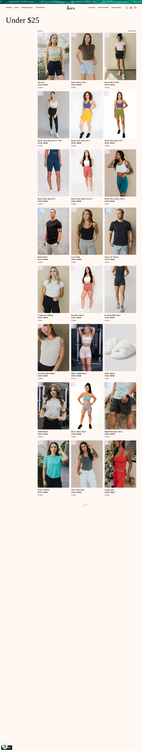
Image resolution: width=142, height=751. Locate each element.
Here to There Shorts (78, 432)
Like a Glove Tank (77, 490)
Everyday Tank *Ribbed (46, 373)
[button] (8, 7)
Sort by (40, 31)
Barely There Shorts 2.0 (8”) (115, 199)
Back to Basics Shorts (79, 82)
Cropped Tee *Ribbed (45, 315)
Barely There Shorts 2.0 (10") (81, 199)
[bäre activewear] (71, 7)
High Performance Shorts (114, 432)
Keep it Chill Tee (43, 490)
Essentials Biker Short (112, 315)
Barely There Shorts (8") (46, 199)
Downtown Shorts (77, 315)
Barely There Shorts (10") (80, 140)
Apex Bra (41, 82)
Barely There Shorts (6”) (113, 140)
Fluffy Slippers (110, 373)
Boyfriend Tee (43, 257)
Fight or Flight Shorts (79, 373)
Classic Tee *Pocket (112, 257)
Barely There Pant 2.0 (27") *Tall (49, 140)
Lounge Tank (109, 490)
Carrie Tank (75, 257)
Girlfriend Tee (43, 432)
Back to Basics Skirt (112, 82)
